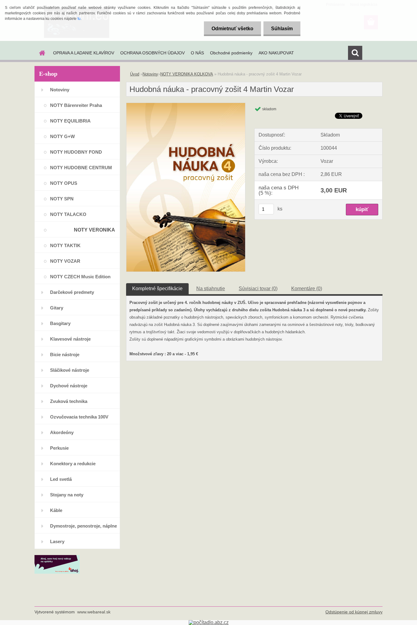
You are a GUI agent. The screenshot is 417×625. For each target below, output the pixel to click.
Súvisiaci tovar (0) (258, 288)
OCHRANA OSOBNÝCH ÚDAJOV (152, 52)
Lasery (57, 541)
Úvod (134, 74)
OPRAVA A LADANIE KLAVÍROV (83, 52)
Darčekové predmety (72, 292)
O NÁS (197, 52)
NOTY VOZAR (65, 261)
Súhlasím (282, 28)
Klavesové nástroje (70, 339)
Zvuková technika (68, 401)
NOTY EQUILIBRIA (70, 120)
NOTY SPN (62, 198)
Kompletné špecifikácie (157, 288)
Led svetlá (61, 479)
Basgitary (60, 323)
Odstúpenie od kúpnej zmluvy (354, 611)
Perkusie (59, 448)
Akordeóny (62, 432)
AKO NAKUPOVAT (276, 52)
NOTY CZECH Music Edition (80, 276)
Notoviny (59, 89)
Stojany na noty (66, 494)
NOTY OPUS (63, 183)
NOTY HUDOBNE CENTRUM (81, 167)
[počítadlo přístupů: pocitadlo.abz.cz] (209, 622)
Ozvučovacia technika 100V (79, 416)
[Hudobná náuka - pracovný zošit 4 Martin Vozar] (185, 105)
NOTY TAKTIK (65, 245)
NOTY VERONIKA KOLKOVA (94, 232)
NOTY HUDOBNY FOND (76, 152)
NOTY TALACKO (68, 214)
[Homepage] (41, 53)
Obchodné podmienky (231, 52)
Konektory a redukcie (73, 463)
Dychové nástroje (68, 385)
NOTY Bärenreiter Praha (76, 105)
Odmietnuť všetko (232, 28)
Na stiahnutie (210, 288)
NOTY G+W (62, 136)
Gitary (56, 307)
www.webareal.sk (94, 611)
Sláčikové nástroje (69, 370)
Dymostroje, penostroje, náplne (83, 525)
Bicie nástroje (64, 354)
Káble (56, 510)
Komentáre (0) (306, 288)
